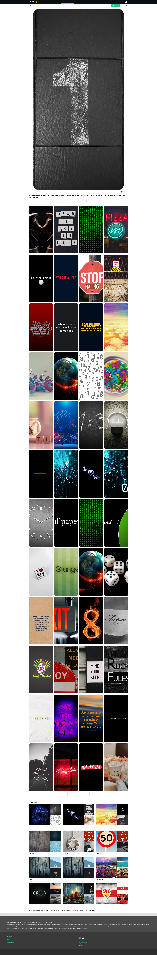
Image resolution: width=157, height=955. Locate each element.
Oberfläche (77, 201)
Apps (8, 944)
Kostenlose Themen (10, 942)
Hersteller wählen (81, 940)
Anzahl (89, 201)
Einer (94, 201)
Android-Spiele (9, 936)
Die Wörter (65, 201)
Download (115, 5)
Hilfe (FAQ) (80, 945)
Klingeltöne (9, 939)
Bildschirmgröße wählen (82, 942)
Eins (99, 201)
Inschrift (84, 201)
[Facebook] (80, 939)
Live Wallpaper (9, 941)
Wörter (71, 201)
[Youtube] (83, 939)
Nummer (59, 201)
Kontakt (79, 943)
